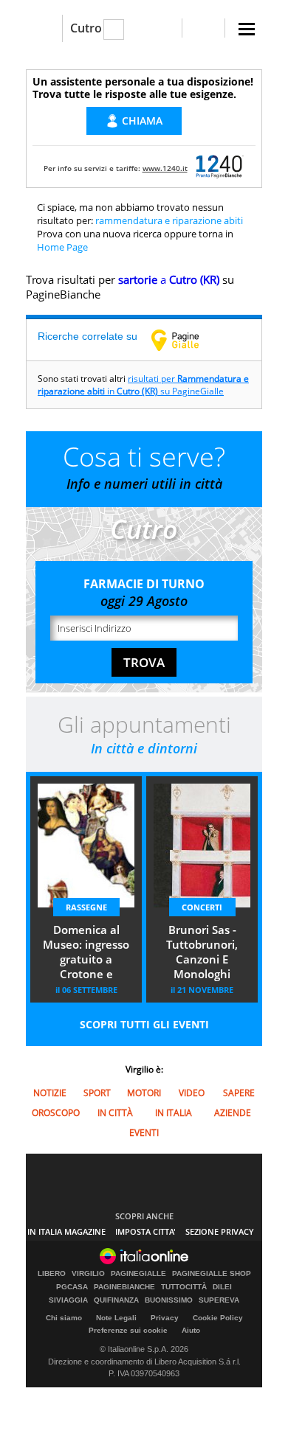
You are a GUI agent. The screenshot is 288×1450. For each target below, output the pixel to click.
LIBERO (52, 1274)
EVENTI (144, 1132)
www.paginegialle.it (186, 340)
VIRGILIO (88, 1274)
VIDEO (192, 1093)
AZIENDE (232, 1112)
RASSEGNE (86, 907)
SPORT (97, 1093)
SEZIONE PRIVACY (219, 1231)
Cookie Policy (218, 1318)
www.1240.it (165, 168)
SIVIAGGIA (68, 1300)
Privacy (165, 1318)
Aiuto (191, 1330)
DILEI (222, 1287)
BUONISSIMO (169, 1300)
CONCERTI (202, 907)
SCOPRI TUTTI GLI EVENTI (144, 1024)
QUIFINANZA (116, 1300)
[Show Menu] (247, 29)
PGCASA (72, 1287)
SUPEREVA (219, 1300)
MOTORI (144, 1093)
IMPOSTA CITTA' (145, 1231)
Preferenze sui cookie (128, 1330)
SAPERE (239, 1093)
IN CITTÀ (115, 1112)
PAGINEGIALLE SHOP (211, 1274)
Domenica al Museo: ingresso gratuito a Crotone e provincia (86, 953)
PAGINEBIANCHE (124, 1287)
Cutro (86, 28)
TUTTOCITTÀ (184, 1287)
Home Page (62, 247)
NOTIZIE (49, 1093)
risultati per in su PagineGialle (143, 384)
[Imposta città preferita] (44, 28)
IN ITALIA (173, 1112)
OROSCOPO (56, 1112)
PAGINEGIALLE (138, 1274)
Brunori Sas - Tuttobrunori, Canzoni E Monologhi (202, 951)
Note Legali (116, 1318)
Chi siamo (64, 1318)
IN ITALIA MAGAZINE (66, 1231)
